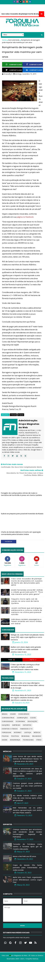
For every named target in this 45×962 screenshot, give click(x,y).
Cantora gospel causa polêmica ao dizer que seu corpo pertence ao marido (27, 785)
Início (5, 5)
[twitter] (21, 2)
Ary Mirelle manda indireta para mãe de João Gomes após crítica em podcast (27, 798)
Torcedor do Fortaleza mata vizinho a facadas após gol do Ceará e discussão (27, 846)
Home (4, 40)
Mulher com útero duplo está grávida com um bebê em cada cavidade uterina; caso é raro (26, 649)
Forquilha (6, 732)
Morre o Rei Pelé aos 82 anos (24, 856)
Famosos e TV (26, 729)
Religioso (36, 736)
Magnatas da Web (20, 955)
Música (37, 732)
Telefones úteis (8, 9)
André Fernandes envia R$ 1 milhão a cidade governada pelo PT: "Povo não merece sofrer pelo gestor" (27, 592)
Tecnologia (28, 740)
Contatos (13, 5)
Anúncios (24, 5)
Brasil (4, 714)
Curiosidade (7, 721)
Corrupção (22, 718)
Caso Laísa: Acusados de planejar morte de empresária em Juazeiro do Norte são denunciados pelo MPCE (27, 582)
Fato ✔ (33, 660)
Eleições (6, 725)
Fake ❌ (11, 660)
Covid (33, 718)
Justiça (27, 732)
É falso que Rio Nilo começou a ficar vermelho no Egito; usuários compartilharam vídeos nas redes (25, 667)
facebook (8, 541)
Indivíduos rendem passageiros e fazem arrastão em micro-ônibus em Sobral (26, 621)
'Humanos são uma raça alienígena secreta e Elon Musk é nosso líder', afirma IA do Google (27, 685)
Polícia (5, 736)
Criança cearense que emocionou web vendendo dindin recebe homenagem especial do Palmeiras (27, 833)
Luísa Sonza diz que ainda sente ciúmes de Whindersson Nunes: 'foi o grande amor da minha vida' (27, 758)
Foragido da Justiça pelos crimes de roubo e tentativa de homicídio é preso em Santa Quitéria (21, 494)
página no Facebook (25, 217)
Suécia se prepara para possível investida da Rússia (22, 513)
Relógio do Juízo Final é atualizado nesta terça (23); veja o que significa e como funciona (27, 637)
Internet (18, 732)
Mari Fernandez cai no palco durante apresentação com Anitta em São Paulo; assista (27, 810)
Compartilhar (15, 65)
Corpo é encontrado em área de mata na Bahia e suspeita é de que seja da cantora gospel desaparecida (27, 772)
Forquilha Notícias (32, 959)
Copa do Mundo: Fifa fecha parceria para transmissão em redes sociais (27, 867)
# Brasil (13, 415)
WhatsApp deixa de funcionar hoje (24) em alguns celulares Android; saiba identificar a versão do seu (27, 697)
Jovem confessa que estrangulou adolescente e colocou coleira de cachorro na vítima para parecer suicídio (26, 611)
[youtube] (24, 2)
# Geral (20, 415)
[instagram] (17, 2)
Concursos (23, 714)
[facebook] (14, 2)
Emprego (16, 725)
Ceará (13, 714)
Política (15, 736)
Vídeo (39, 740)
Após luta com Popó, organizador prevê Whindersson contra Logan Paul (27, 879)
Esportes (27, 725)
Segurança (15, 740)
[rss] (27, 2)
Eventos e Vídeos (10, 729)
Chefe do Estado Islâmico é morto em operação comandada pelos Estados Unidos (21, 533)
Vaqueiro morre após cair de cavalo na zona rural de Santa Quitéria (25, 601)
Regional (26, 736)
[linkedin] (30, 2)
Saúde (4, 740)
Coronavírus (8, 718)
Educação (32, 721)
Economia (20, 721)
